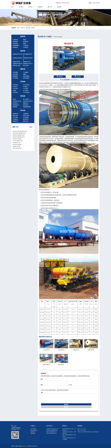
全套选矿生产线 (16, 142)
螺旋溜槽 (15, 106)
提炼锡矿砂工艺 (26, 61)
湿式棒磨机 (15, 72)
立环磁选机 (25, 47)
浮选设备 (22, 81)
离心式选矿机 (26, 99)
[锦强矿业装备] (18, 3)
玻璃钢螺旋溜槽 (26, 106)
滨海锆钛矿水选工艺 (28, 63)
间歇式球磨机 (26, 76)
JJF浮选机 (25, 88)
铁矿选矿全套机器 (17, 144)
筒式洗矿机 (25, 119)
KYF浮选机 (25, 90)
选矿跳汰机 (15, 103)
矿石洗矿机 (15, 119)
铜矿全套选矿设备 (17, 148)
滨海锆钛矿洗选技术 (17, 58)
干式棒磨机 (25, 72)
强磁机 (24, 39)
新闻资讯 (40, 6)
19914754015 (74, 79)
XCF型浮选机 (26, 92)
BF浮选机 (15, 86)
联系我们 (59, 6)
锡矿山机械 (25, 65)
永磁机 (24, 43)
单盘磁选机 (15, 47)
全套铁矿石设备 (16, 146)
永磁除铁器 (33, 431)
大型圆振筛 (25, 113)
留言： (42, 392)
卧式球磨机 (15, 78)
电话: (42, 384)
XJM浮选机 (15, 88)
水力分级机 (15, 117)
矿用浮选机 (15, 84)
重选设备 (22, 96)
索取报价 (60, 76)
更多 (31, 127)
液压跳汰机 (25, 105)
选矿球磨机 (15, 74)
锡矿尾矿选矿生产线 (17, 54)
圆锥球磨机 (15, 76)
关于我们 (21, 6)
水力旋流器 (25, 117)
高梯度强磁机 (16, 45)
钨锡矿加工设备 (16, 65)
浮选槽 (14, 90)
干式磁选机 (25, 45)
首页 (12, 6)
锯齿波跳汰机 (16, 105)
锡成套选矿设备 (16, 61)
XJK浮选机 (15, 92)
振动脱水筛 (15, 113)
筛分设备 (28, 27)
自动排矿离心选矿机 (28, 101)
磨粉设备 (22, 69)
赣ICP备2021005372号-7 (32, 446)
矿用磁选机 (15, 39)
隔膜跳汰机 (25, 103)
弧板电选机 (25, 41)
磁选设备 (22, 36)
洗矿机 (33, 27)
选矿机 (14, 99)
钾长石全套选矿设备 (17, 140)
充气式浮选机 (26, 84)
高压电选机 (15, 43)
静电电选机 (15, 41)
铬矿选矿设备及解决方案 (18, 135)
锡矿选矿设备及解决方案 (18, 137)
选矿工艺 (50, 6)
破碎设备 (22, 50)
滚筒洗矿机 (15, 121)
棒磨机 (24, 74)
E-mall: (70, 384)
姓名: (42, 379)
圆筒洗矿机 (25, 121)
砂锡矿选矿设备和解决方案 (19, 133)
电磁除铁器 (33, 433)
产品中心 (30, 6)
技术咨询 (78, 76)
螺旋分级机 (15, 115)
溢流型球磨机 (26, 78)
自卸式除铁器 (33, 428)
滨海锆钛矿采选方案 (17, 63)
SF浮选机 (25, 86)
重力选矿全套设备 (17, 138)
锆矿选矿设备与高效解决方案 (20, 131)
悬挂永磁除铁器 (34, 430)
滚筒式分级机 (26, 115)
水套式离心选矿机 (17, 101)
